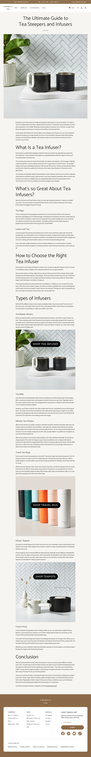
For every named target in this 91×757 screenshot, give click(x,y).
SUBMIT (72, 727)
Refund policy (12, 746)
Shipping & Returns (33, 724)
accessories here (51, 686)
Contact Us (30, 715)
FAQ (28, 727)
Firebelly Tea (15, 743)
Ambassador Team (13, 724)
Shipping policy (52, 746)
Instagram (48, 715)
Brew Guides (30, 721)
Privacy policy (25, 746)
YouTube (47, 718)
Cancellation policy (67, 746)
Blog (9, 721)
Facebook (48, 721)
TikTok (47, 724)
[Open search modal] (78, 8)
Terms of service (38, 746)
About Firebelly (13, 715)
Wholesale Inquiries (33, 718)
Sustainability (13, 718)
